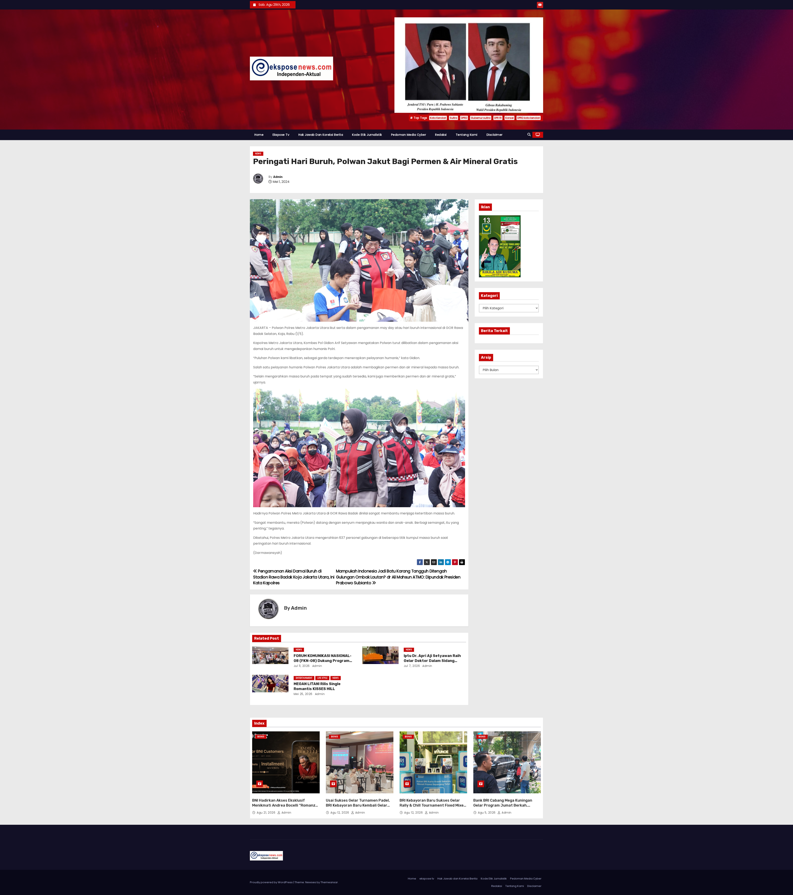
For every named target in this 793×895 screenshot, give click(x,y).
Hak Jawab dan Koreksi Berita (320, 135)
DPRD (464, 118)
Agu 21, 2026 (266, 812)
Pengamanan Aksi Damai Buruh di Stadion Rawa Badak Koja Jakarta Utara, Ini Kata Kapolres (293, 577)
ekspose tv (281, 135)
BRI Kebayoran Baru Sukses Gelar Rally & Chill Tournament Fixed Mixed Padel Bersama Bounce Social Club (433, 805)
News (258, 153)
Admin (278, 177)
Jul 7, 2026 (412, 666)
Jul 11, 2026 (302, 666)
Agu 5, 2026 (487, 812)
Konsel (509, 118)
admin (316, 666)
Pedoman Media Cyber (408, 135)
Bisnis (260, 736)
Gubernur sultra (480, 118)
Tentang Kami (466, 135)
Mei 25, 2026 (303, 694)
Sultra (453, 118)
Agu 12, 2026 (340, 812)
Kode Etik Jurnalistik (367, 135)
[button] (529, 134)
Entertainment (304, 678)
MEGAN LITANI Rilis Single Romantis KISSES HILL (317, 686)
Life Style (322, 678)
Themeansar (329, 882)
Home (259, 135)
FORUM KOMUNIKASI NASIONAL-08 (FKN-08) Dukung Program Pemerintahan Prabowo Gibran (322, 660)
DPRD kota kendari (528, 118)
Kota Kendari (438, 118)
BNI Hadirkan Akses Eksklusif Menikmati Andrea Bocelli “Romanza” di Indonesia (285, 805)
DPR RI (498, 118)
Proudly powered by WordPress (271, 882)
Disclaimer (495, 135)
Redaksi (441, 135)
